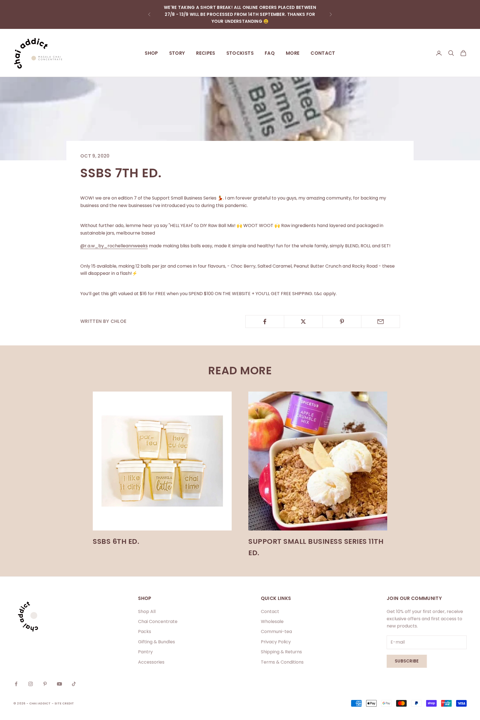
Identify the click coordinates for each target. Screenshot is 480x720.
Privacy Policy (276, 642)
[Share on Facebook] (265, 321)
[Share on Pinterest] (342, 321)
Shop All (147, 611)
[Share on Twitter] (303, 321)
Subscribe (407, 661)
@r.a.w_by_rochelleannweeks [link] (114, 246)
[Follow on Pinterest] (45, 684)
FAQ (270, 53)
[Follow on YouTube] (59, 684)
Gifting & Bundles (156, 642)
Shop (151, 53)
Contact (323, 53)
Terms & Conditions (282, 662)
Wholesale (272, 621)
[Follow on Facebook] (16, 684)
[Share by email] (380, 321)
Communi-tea (276, 631)
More (292, 53)
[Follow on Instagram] (30, 684)
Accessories (151, 662)
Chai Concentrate (158, 621)
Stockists (240, 53)
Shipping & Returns (281, 652)
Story (177, 53)
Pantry (145, 652)
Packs (144, 631)
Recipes (205, 53)
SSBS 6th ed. (116, 541)
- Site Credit (63, 703)
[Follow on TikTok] (74, 684)
